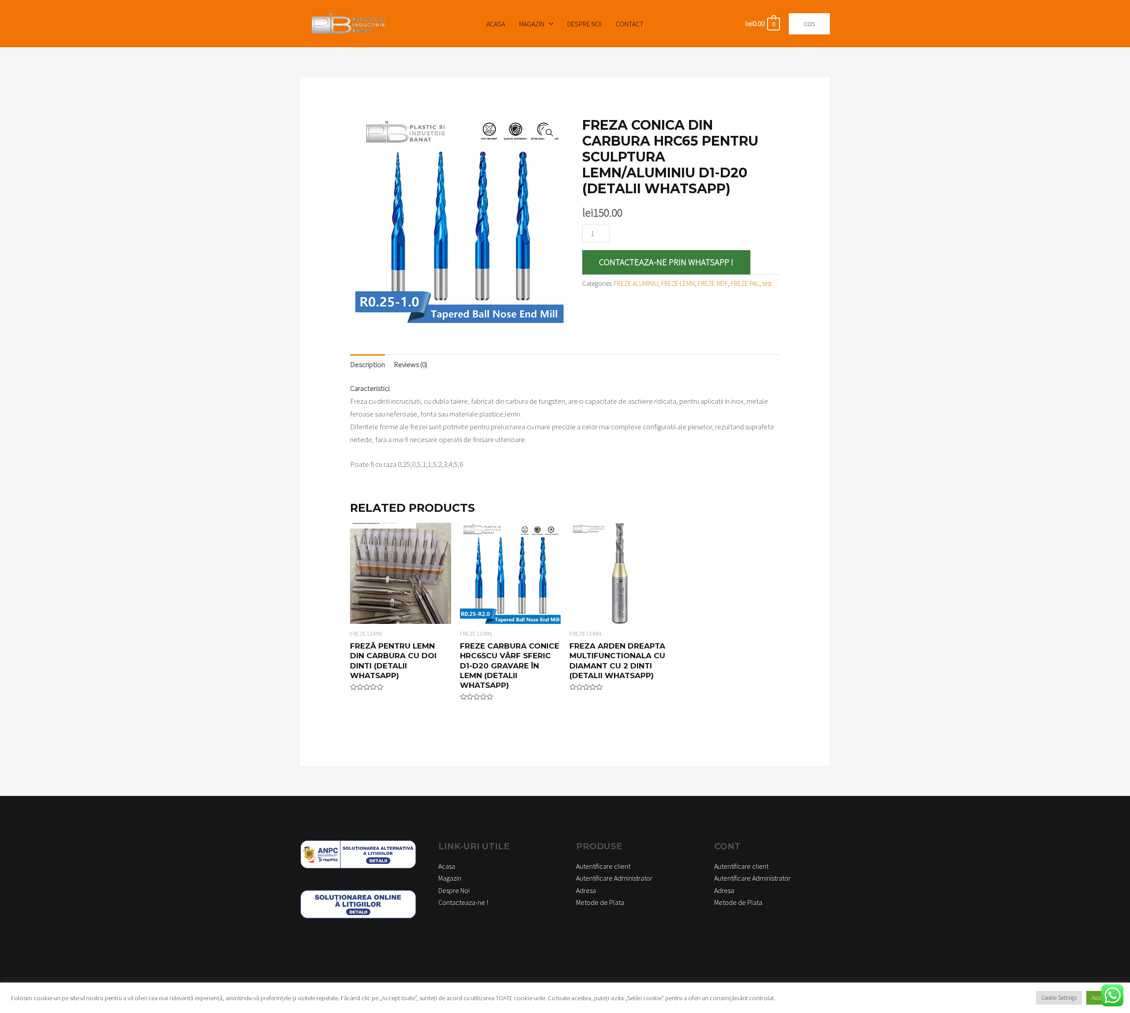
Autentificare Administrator (614, 878)
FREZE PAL (745, 283)
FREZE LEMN (678, 283)
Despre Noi (584, 23)
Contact (630, 23)
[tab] (367, 364)
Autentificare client (603, 866)
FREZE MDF (713, 283)
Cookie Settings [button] (1059, 998)
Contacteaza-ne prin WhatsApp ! (666, 262)
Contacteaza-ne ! (463, 902)
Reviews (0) (410, 364)
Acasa (495, 23)
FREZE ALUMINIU (636, 283)
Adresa (586, 890)
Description (367, 364)
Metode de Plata (600, 902)
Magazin (531, 23)
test (767, 283)
